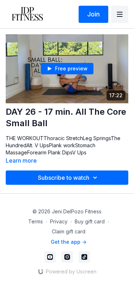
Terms (35, 221)
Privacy (59, 221)
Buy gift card (90, 221)
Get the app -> (68, 242)
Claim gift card (68, 231)
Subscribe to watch (63, 177)
